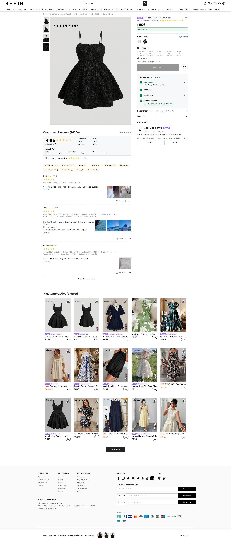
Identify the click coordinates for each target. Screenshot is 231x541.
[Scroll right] (224, 9)
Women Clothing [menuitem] (48, 9)
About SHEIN (42, 477)
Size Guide (61, 491)
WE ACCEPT (121, 512)
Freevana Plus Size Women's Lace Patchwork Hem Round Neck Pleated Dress (58, 386)
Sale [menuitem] (38, 9)
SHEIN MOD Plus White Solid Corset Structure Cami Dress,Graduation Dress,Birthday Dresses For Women (58, 336)
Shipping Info (62, 477)
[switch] (84, 158)
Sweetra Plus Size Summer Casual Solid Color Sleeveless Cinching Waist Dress (58, 436)
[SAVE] (184, 67)
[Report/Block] (129, 201)
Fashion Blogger (43, 480)
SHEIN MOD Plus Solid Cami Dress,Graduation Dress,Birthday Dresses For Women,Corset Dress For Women (86, 336)
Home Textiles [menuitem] (214, 9)
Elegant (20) (124, 165)
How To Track (62, 488)
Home (45, 14)
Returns (60, 480)
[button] (219, 3)
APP (159, 473)
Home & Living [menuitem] (171, 9)
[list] (136, 478)
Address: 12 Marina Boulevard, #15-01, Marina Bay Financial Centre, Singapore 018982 (67, 506)
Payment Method (82, 480)
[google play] (164, 479)
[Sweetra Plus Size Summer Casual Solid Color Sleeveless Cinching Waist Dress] (58, 415)
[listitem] (58, 321)
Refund (60, 483)
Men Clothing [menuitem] (84, 9)
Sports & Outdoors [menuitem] (199, 9)
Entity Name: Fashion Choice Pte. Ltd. (50, 503)
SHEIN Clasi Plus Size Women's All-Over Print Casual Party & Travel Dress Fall (86, 434)
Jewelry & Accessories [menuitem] (105, 9)
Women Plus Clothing (68, 14)
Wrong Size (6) (93, 170)
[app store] (159, 479)
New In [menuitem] (31, 9)
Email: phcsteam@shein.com (47, 508)
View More (115, 449)
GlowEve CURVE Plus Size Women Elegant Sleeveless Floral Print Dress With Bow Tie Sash (144, 334)
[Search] (145, 3)
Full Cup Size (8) (67, 170)
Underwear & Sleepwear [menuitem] (125, 9)
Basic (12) (80, 170)
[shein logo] (14, 3)
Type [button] (144, 48)
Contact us (80, 477)
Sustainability (42, 483)
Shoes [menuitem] (93, 9)
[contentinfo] (156, 516)
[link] (210, 3)
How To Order (62, 485)
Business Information (47, 500)
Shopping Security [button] (150, 100)
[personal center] (205, 3)
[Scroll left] (221, 9)
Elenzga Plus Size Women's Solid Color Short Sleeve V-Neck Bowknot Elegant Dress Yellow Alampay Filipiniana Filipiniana (144, 436)
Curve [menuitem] (75, 9)
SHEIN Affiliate (82, 488)
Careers (40, 485)
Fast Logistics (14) (68, 165)
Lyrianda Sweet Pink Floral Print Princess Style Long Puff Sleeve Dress (144, 386)
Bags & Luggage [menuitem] (157, 9)
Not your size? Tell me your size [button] (148, 62)
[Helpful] (116, 201)
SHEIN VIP (80, 485)
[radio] (139, 41)
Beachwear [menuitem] (60, 9)
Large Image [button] (183, 37)
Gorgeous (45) (83, 165)
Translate (46, 190)
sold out (158, 67)
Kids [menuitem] (68, 9)
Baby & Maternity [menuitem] (142, 9)
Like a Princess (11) (51, 170)
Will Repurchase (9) (51, 165)
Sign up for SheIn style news (128, 484)
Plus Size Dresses (82, 14)
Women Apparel (54, 14)
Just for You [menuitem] (23, 9)
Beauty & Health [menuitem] (184, 9)
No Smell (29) (96, 165)
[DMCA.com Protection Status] (124, 521)
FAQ (78, 491)
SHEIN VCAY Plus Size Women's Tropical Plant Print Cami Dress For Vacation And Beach (173, 384)
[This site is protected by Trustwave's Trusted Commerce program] (118, 521)
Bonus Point (81, 483)
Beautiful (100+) (110, 165)
